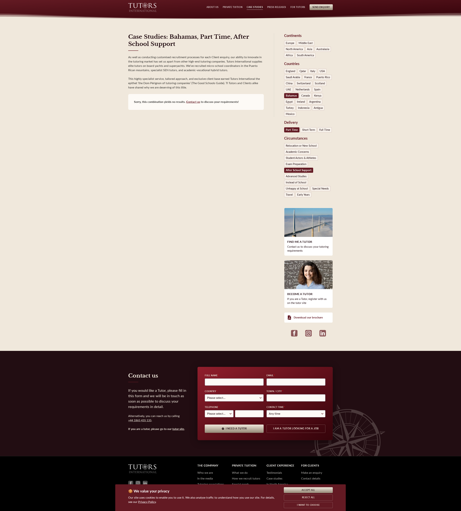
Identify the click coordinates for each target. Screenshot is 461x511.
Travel (289, 194)
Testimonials (274, 472)
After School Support (299, 170)
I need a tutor (236, 428)
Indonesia (303, 108)
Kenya (317, 95)
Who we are (205, 472)
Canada (305, 95)
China (289, 83)
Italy (312, 71)
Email (270, 375)
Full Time (324, 129)
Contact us (193, 102)
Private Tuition (232, 7)
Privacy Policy (147, 502)
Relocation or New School (301, 145)
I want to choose (308, 505)
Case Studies (255, 7)
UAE (288, 89)
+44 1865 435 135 (139, 420)
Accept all (308, 490)
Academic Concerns (297, 151)
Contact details (310, 478)
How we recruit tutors (246, 478)
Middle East (306, 43)
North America (294, 49)
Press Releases (276, 7)
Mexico (290, 114)
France (308, 77)
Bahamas (291, 95)
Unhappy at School (297, 188)
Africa (289, 55)
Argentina (315, 101)
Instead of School (296, 182)
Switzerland (303, 83)
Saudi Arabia (293, 77)
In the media (205, 478)
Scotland (320, 83)
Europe (290, 43)
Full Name (211, 375)
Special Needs (320, 188)
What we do (240, 472)
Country (210, 391)
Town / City (274, 391)
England (290, 71)
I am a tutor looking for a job (296, 428)
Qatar (302, 71)
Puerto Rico (323, 77)
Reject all (308, 497)
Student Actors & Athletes (301, 158)
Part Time (292, 129)
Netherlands (303, 89)
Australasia (322, 49)
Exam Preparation (296, 164)
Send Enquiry (321, 7)
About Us (212, 7)
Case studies (274, 478)
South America (305, 55)
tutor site (178, 429)
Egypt (289, 101)
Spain (317, 89)
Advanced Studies (296, 176)
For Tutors (297, 7)
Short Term (308, 129)
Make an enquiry (311, 472)
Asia (309, 49)
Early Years (303, 194)
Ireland (301, 101)
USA (322, 71)
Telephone (211, 407)
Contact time (275, 407)
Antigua (318, 108)
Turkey (290, 108)
